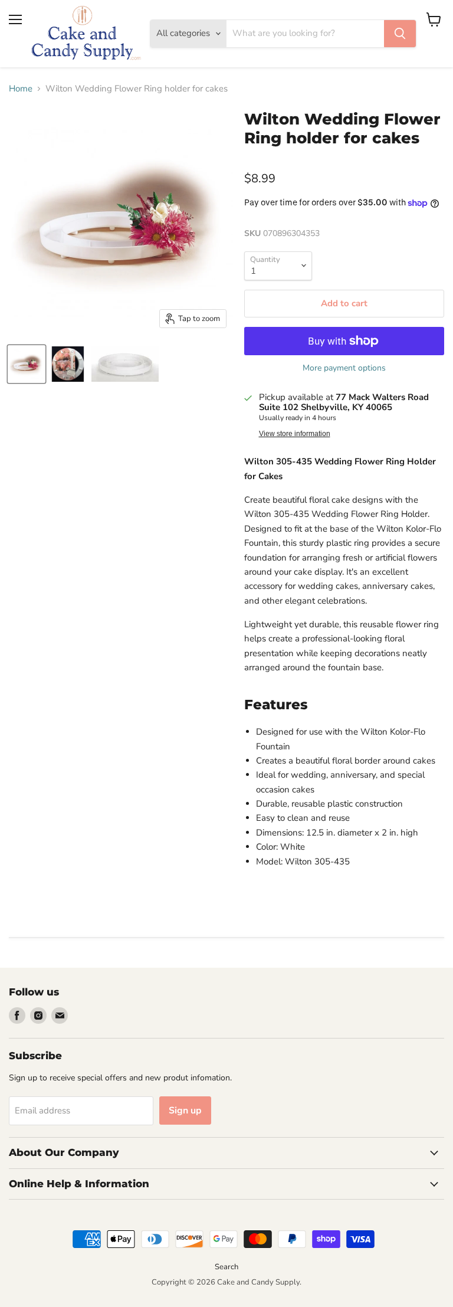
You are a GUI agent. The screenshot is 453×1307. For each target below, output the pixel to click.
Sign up (185, 1110)
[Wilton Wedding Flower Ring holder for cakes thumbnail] (26, 364)
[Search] (400, 33)
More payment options (344, 368)
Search (226, 1267)
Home (20, 89)
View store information (294, 434)
